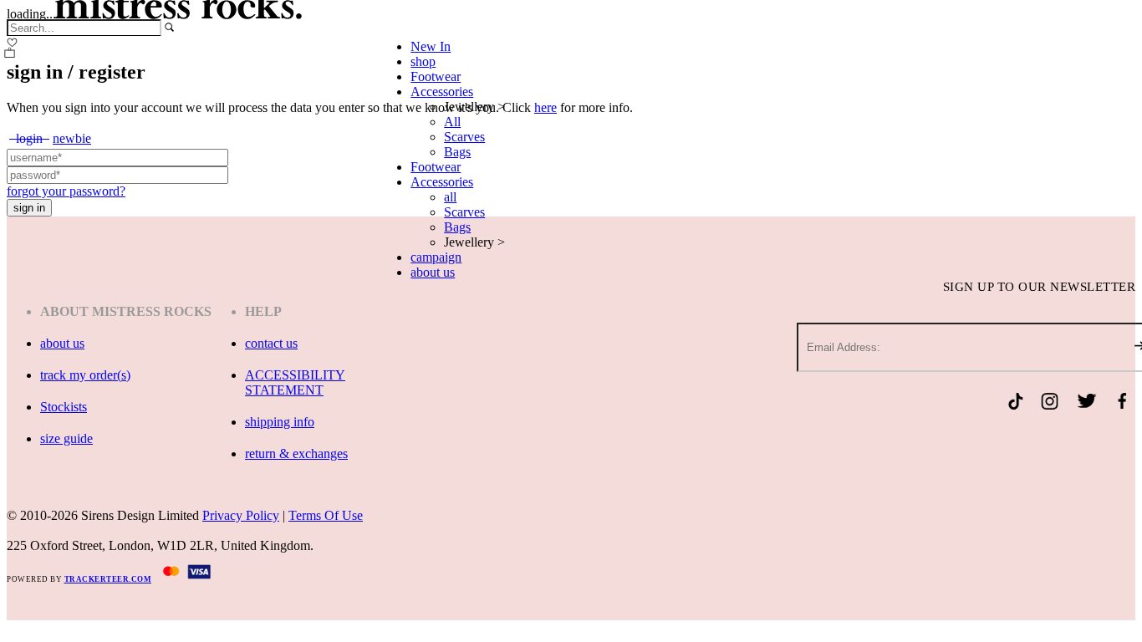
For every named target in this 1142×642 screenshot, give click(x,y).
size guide (66, 438)
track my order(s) (85, 375)
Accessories (441, 91)
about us (432, 272)
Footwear (435, 76)
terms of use (325, 515)
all (450, 197)
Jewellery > (474, 106)
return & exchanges (296, 453)
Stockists (63, 407)
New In (430, 46)
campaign (435, 257)
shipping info (279, 422)
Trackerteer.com (108, 579)
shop (423, 61)
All (452, 122)
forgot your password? (66, 191)
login (29, 138)
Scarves (464, 137)
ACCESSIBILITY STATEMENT (295, 382)
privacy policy (240, 515)
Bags (457, 152)
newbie (72, 138)
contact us (271, 343)
